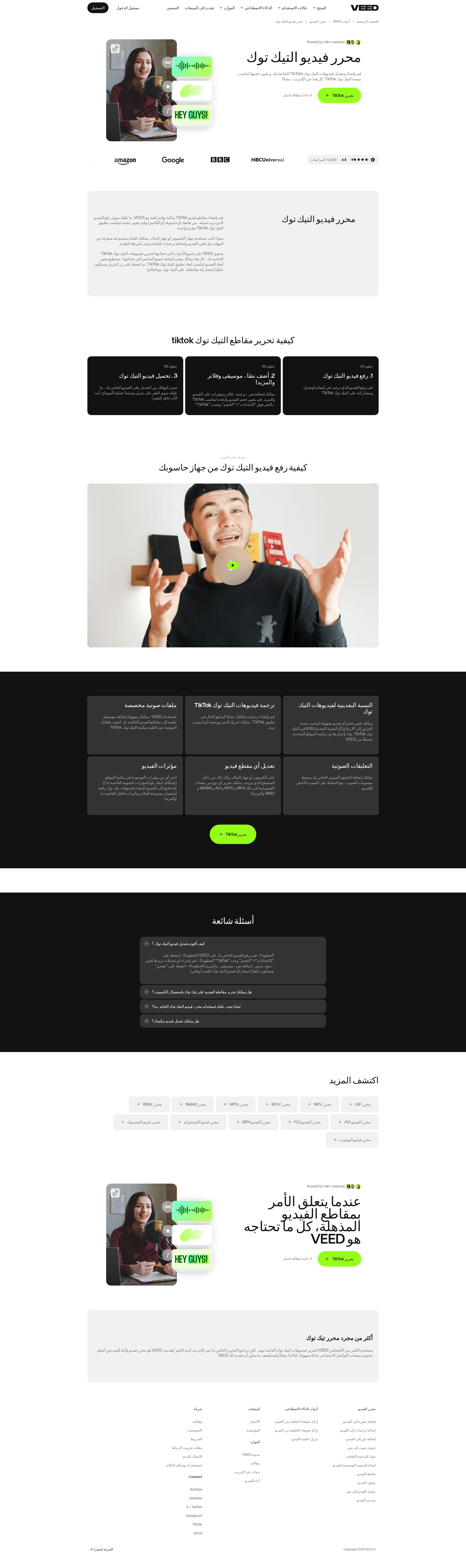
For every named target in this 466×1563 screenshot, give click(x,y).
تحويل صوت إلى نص (361, 1448)
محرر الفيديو (318, 21)
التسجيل (98, 7)
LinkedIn (195, 1498)
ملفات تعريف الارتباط (187, 1448)
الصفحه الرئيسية (368, 21)
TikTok (197, 1524)
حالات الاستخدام (294, 7)
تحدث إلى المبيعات (199, 7)
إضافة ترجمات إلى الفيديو (358, 1430)
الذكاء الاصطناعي (258, 7)
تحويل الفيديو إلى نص (361, 1491)
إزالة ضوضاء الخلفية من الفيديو (296, 1430)
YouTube (196, 1489)
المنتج (321, 7)
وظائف (197, 1421)
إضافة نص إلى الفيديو (361, 1439)
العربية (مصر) (103, 1549)
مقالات (255, 1463)
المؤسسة (253, 1430)
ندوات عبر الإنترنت (247, 1472)
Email (198, 1533)
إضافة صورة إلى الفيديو (359, 1421)
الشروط (196, 1439)
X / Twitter (194, 1507)
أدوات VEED (341, 21)
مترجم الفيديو (366, 1500)
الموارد (229, 7)
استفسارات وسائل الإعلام (184, 1465)
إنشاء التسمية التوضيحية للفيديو (354, 1465)
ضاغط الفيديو (366, 1474)
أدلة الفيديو (252, 1481)
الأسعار (255, 1421)
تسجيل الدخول (127, 7)
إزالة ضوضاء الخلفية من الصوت (296, 1421)
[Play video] (233, 565)
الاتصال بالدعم (192, 1456)
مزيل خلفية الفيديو (305, 1439)
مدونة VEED (251, 1454)
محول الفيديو (367, 1482)
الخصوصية (195, 1430)
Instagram (194, 1515)
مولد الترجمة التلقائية (361, 1456)
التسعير (173, 7)
